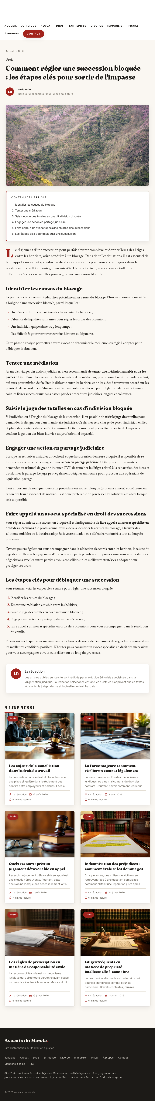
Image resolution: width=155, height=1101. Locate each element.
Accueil (11, 25)
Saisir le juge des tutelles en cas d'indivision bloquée (48, 216)
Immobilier (115, 25)
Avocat (46, 25)
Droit (60, 25)
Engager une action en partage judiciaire (40, 222)
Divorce (97, 25)
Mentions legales (15, 1063)
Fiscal (134, 25)
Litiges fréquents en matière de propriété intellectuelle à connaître (107, 967)
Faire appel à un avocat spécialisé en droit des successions (52, 228)
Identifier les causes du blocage (35, 204)
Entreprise (78, 25)
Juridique (29, 25)
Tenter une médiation (28, 210)
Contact (33, 33)
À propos (12, 33)
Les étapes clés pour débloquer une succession (45, 233)
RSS (32, 1063)
